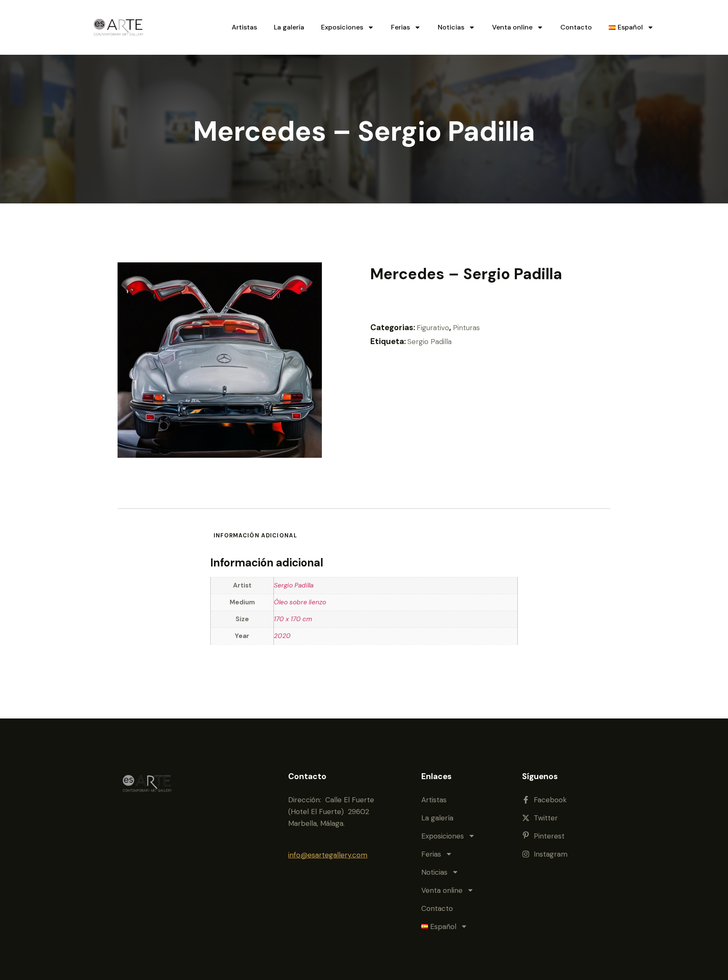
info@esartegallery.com (327, 855)
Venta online (512, 27)
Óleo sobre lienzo (300, 602)
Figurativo (433, 327)
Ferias (400, 27)
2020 (282, 636)
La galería (289, 27)
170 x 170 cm (293, 619)
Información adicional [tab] (255, 535)
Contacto (576, 27)
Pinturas (466, 327)
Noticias (451, 27)
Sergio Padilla (429, 341)
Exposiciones (342, 27)
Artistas (244, 27)
